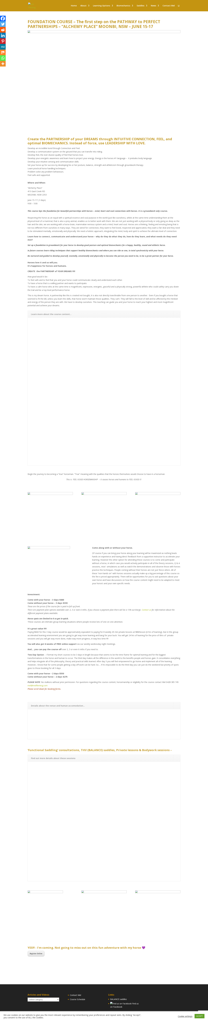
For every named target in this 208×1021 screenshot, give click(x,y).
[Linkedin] (3, 35)
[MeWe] (3, 47)
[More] (3, 64)
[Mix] (3, 52)
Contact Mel (75, 995)
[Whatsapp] (3, 58)
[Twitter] (3, 24)
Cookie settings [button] (185, 1016)
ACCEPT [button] (199, 1016)
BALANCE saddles (118, 999)
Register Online (36, 953)
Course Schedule (77, 999)
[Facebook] (3, 18)
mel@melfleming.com (38, 685)
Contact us (146, 609)
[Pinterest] (3, 41)
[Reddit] (3, 30)
